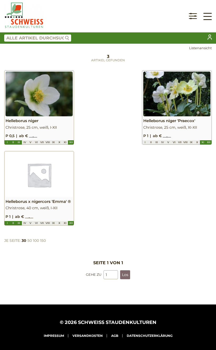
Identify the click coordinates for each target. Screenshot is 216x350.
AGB (114, 336)
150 (43, 240)
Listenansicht (200, 48)
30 (24, 240)
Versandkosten (87, 336)
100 (36, 240)
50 (29, 240)
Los (125, 274)
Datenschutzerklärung (150, 336)
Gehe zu (93, 275)
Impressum (54, 336)
